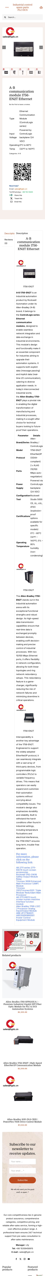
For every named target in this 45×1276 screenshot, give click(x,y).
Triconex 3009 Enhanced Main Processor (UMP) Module (28, 883)
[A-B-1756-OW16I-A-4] (22, 1020)
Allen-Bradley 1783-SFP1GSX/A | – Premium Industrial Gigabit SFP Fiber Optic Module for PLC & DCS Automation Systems (22, 1005)
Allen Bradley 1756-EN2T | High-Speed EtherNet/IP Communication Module (22, 1064)
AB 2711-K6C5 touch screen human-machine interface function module (28, 900)
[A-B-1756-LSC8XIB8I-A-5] (22, 1076)
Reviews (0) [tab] (8, 241)
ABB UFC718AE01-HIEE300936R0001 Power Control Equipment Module (25, 916)
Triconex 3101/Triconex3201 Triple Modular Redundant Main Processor (28, 891)
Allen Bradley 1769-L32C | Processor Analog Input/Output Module (28, 908)
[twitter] (20, 1259)
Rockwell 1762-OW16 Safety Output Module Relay (27, 876)
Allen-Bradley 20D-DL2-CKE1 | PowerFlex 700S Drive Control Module (22, 1120)
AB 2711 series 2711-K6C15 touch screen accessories (26, 869)
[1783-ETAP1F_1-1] (22, 959)
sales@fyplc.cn (21, 189)
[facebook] (16, 1259)
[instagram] (25, 1259)
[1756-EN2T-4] (22, 47)
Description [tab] (8, 233)
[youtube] (29, 1259)
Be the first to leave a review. (19, 104)
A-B (19, 153)
